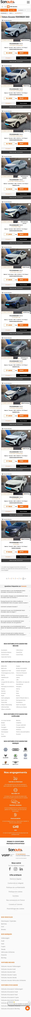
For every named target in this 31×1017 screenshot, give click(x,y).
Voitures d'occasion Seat (9, 994)
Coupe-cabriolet (21, 725)
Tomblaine (19, 702)
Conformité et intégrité (15, 883)
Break (3, 722)
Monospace (4, 731)
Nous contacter (23, 103)
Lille (17, 679)
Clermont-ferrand (21, 673)
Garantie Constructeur (16, 548)
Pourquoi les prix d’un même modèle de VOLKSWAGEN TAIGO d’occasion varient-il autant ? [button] (14, 602)
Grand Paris (19, 654)
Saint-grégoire (5, 698)
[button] (28, 2)
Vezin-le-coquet (21, 704)
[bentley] (15, 763)
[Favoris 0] (29, 23)
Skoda (3, 949)
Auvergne (4, 650)
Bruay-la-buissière (21, 668)
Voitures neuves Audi (8, 969)
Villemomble (5, 707)
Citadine (18, 722)
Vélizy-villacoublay (6, 704)
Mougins (18, 686)
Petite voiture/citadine (23, 731)
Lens (2, 679)
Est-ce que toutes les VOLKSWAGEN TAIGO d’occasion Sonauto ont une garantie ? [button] (12, 622)
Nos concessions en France (15, 900)
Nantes (3, 691)
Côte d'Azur (19, 650)
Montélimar (19, 684)
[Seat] (25, 750)
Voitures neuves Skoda (9, 977)
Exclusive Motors (6, 652)
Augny (18, 666)
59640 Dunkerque (26, 40)
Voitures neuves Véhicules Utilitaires (13, 980)
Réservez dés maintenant (16, 61)
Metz (2, 684)
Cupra (3, 946)
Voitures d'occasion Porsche (10, 1006)
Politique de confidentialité (15, 887)
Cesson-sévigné (21, 670)
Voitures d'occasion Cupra (10, 997)
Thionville (4, 702)
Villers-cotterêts (6, 709)
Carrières (15, 896)
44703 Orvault (26, 312)
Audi (2, 941)
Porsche (4, 955)
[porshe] (5, 763)
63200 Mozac (27, 85)
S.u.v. (2, 734)
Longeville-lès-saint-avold (8, 682)
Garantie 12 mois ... (16, 185)
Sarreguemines (20, 700)
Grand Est (19, 652)
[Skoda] (15, 756)
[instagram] (16, 868)
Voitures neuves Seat (8, 972)
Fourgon (3, 727)
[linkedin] (22, 868)
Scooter (18, 734)
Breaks (3, 929)
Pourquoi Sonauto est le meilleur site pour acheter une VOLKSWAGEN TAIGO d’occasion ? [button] (13, 634)
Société (3, 736)
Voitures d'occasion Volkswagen (12, 989)
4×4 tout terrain (6, 720)
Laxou (18, 677)
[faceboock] (11, 868)
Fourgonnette (20, 727)
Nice (17, 691)
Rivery (18, 695)
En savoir (8, 58)
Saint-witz (4, 700)
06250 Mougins (26, 267)
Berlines (4, 924)
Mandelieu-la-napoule (22, 682)
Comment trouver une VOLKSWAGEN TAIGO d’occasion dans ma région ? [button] (13, 611)
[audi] (15, 750)
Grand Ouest (5, 654)
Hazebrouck (4, 677)
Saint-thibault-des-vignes (23, 698)
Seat (2, 944)
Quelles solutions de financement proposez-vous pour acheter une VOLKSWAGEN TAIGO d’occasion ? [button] (15, 616)
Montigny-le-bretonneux (8, 686)
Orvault (3, 693)
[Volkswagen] (5, 750)
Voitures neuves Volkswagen (11, 966)
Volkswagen (5, 938)
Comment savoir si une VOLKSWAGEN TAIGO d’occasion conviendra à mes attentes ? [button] (13, 591)
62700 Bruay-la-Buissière (24, 177)
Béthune (4, 668)
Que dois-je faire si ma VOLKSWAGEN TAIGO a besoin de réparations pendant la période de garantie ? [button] (15, 628)
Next (23, 579)
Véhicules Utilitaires (8, 952)
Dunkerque (19, 675)
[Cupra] (5, 756)
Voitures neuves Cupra (8, 975)
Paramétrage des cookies (15, 908)
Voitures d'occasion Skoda (10, 1000)
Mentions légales (15, 879)
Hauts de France (6, 657)
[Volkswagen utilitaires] (25, 756)
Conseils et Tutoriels (15, 904)
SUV (2, 926)
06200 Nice (27, 131)
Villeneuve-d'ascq (21, 707)
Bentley (3, 958)
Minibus (18, 729)
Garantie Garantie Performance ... (16, 49)
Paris (17, 693)
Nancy (18, 688)
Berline (18, 720)
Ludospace (4, 729)
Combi (3, 725)
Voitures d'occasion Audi (9, 992)
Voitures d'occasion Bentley (10, 1008)
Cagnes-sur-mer (6, 670)
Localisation (21, 10)
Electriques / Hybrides (8, 921)
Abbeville (4, 666)
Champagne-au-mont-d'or (8, 673)
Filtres (4, 10)
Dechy (3, 675)
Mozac (3, 688)
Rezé (2, 695)
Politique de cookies (15, 891)
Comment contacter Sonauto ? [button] (9, 606)
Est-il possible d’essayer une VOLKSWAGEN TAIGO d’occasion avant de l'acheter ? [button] (14, 597)
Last (25, 579)
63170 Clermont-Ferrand (24, 222)
